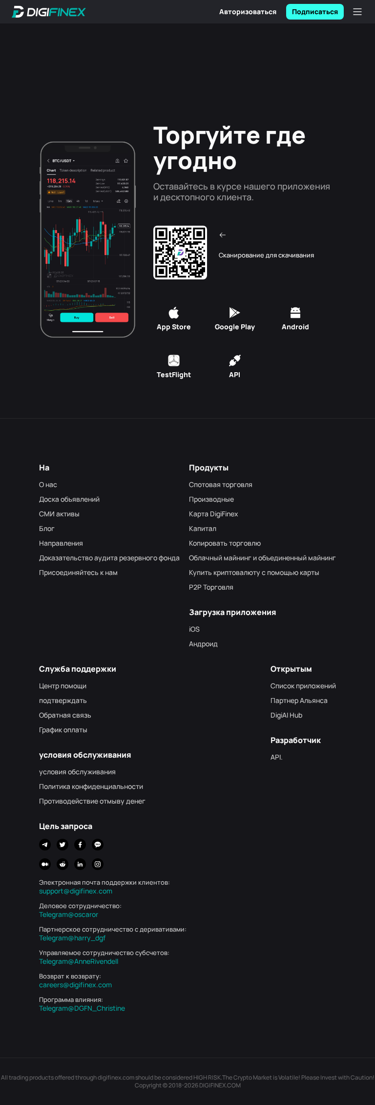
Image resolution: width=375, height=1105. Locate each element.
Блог (47, 528)
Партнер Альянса (299, 700)
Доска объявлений (69, 499)
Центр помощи (62, 685)
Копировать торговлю (225, 543)
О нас (48, 484)
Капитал (202, 528)
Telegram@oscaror (68, 914)
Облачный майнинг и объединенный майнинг (262, 557)
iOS (194, 629)
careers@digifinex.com (75, 984)
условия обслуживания (77, 771)
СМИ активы (59, 514)
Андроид (203, 643)
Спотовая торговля (220, 484)
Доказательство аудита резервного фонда (109, 557)
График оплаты (63, 729)
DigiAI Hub (286, 715)
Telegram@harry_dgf (72, 938)
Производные (211, 499)
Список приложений (303, 685)
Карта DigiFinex (213, 514)
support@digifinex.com (75, 891)
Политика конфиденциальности (91, 786)
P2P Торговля (211, 587)
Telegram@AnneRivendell (78, 961)
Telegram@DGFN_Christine (82, 1008)
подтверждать (63, 700)
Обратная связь (65, 715)
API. (277, 757)
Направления (61, 543)
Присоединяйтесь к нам (78, 572)
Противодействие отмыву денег (92, 801)
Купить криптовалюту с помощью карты (254, 572)
